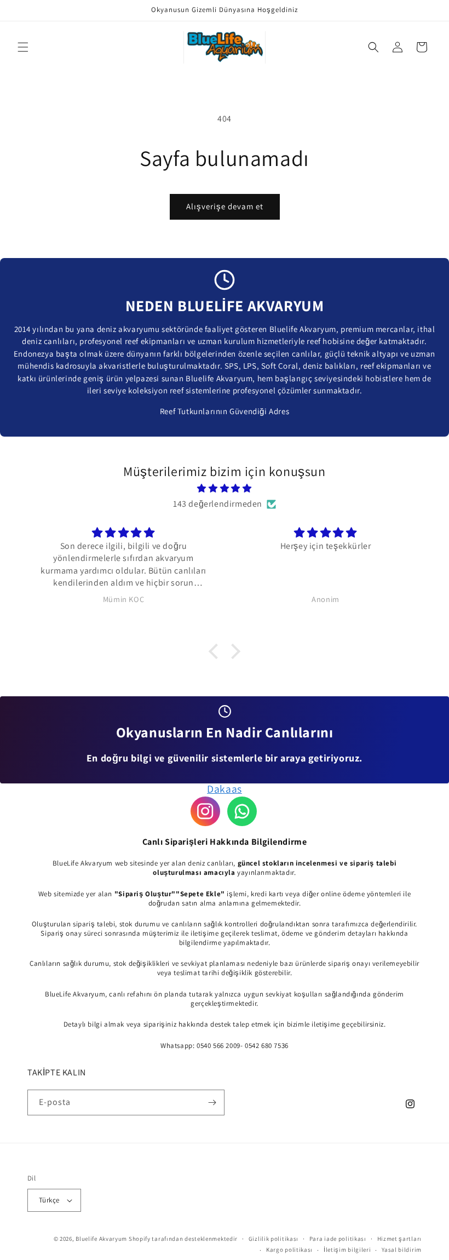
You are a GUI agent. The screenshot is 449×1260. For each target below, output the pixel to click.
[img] (224, 488)
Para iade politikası (337, 1238)
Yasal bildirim (402, 1249)
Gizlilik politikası (273, 1238)
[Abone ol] (212, 1102)
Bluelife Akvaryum (101, 1238)
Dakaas (224, 789)
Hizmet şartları (399, 1238)
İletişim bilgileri (347, 1249)
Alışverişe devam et (224, 206)
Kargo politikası (289, 1249)
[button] (23, 47)
